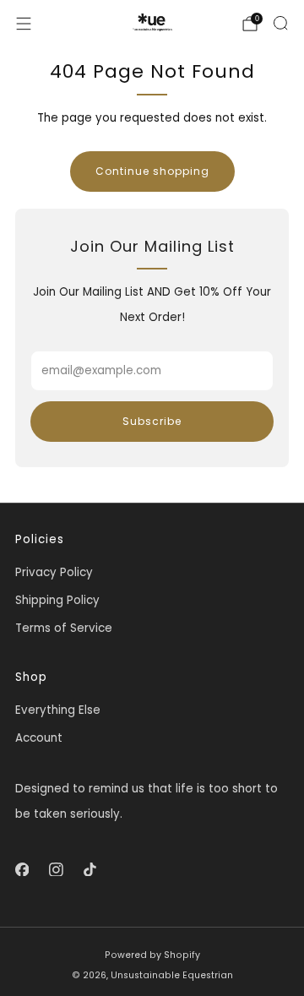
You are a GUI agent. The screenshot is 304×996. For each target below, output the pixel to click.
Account (38, 738)
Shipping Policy (57, 600)
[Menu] (23, 23)
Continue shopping (152, 171)
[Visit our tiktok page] (89, 869)
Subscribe (152, 421)
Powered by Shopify (152, 955)
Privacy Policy (54, 572)
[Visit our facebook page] (22, 869)
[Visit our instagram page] (56, 869)
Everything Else (57, 710)
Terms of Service (63, 628)
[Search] (280, 22)
